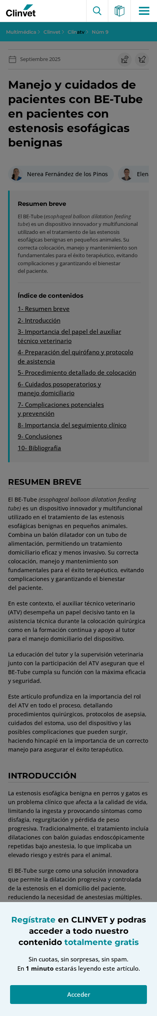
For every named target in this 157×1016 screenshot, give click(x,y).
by (19, 11)
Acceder (78, 994)
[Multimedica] (120, 11)
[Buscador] (97, 11)
